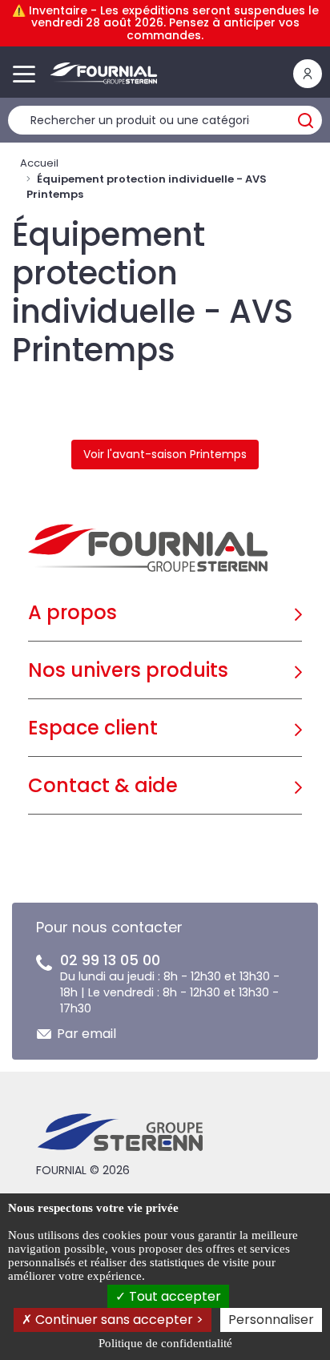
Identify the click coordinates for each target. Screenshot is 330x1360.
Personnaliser (271, 1319)
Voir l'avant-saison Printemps (165, 454)
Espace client (93, 727)
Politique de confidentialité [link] (165, 1343)
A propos (72, 612)
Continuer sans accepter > (117, 1319)
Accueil (39, 163)
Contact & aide (103, 785)
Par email (86, 1033)
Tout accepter (173, 1296)
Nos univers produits (128, 670)
